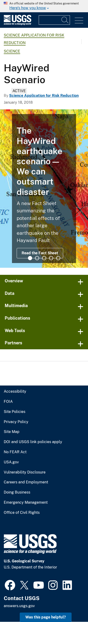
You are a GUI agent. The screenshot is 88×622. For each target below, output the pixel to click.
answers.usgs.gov (19, 606)
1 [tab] (30, 258)
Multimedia (16, 305)
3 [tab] (44, 258)
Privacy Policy (16, 422)
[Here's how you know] (44, 6)
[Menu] (79, 20)
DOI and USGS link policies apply (33, 442)
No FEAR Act (15, 452)
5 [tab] (58, 258)
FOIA (8, 402)
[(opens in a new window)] (10, 584)
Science (12, 51)
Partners (13, 342)
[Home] (17, 24)
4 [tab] (51, 258)
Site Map (11, 432)
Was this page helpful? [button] (45, 617)
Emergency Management (26, 502)
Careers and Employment (26, 482)
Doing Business (17, 492)
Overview (14, 280)
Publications (17, 318)
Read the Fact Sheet (40, 253)
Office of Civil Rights (22, 513)
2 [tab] (37, 258)
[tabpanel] (44, 188)
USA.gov (11, 462)
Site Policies (14, 412)
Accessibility (15, 391)
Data (9, 293)
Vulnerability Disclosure (25, 472)
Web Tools (15, 330)
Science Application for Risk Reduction (44, 95)
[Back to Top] (71, 605)
